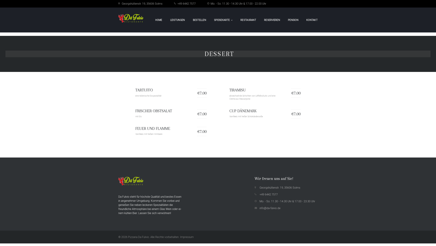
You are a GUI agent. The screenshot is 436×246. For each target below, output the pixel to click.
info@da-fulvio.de (270, 208)
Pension (293, 20)
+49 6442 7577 (186, 3)
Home (158, 20)
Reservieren (272, 20)
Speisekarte (222, 20)
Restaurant (248, 20)
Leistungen (177, 20)
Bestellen (199, 20)
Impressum (187, 237)
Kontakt (312, 20)
